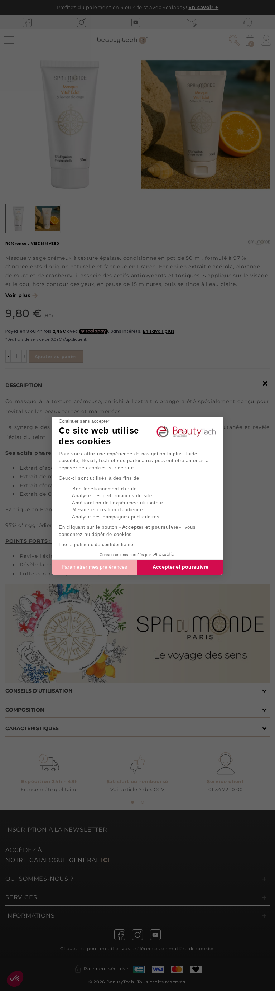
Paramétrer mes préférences (94, 567)
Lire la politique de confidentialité (96, 544)
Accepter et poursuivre (180, 567)
